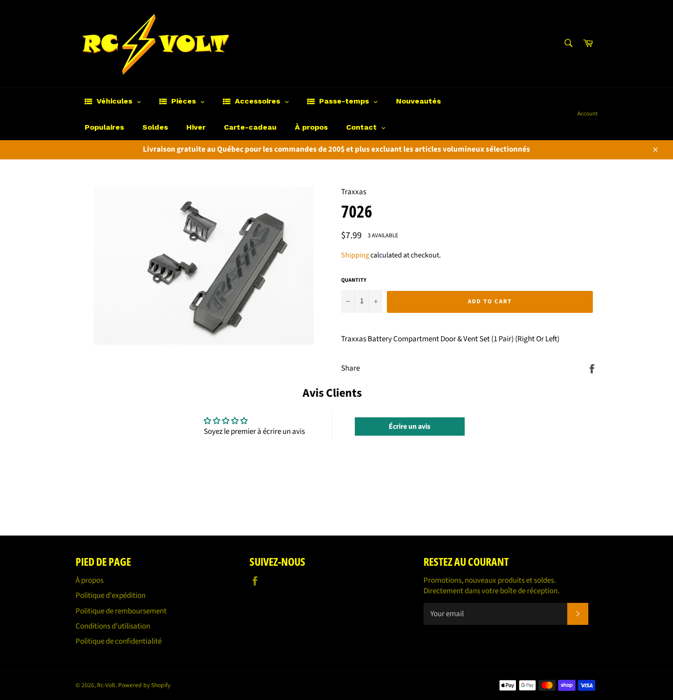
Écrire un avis (409, 426)
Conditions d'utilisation (113, 626)
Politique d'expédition (111, 595)
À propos (89, 580)
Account (587, 113)
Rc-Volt (106, 685)
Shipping (355, 255)
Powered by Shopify (144, 685)
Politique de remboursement (121, 611)
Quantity (353, 280)
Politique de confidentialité (119, 641)
